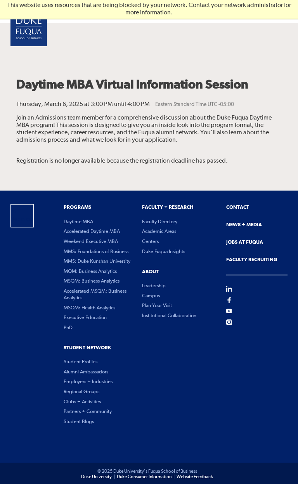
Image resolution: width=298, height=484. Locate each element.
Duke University (96, 477)
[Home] (28, 28)
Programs (77, 207)
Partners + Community (88, 411)
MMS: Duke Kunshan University (97, 261)
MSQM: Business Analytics (92, 281)
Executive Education (85, 317)
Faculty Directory (159, 221)
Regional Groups (81, 391)
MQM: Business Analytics (90, 271)
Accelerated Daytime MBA (92, 231)
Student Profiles (80, 361)
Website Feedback (195, 477)
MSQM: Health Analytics (89, 308)
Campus (151, 295)
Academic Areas (159, 231)
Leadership (154, 285)
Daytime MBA (78, 221)
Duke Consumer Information (144, 477)
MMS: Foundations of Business (96, 251)
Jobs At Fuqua (244, 242)
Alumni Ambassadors (86, 372)
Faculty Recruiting (251, 259)
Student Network (87, 347)
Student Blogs (79, 421)
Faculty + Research (167, 207)
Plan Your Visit (157, 305)
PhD (68, 327)
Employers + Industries (88, 381)
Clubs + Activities (82, 401)
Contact (237, 207)
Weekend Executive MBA (91, 241)
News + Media (244, 224)
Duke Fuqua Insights (163, 251)
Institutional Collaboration (169, 315)
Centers (150, 241)
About (150, 271)
